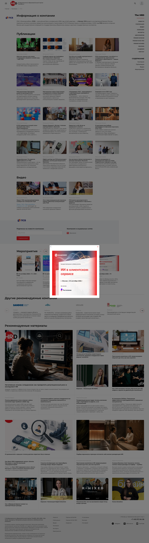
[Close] (97, 246)
